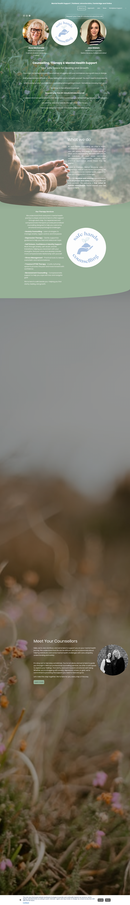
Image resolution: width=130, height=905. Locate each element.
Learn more (38, 682)
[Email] (30, 16)
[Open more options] (126, 8)
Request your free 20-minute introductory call (84, 16)
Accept (100, 900)
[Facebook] (24, 16)
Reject (108, 900)
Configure (26, 902)
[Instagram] (27, 16)
